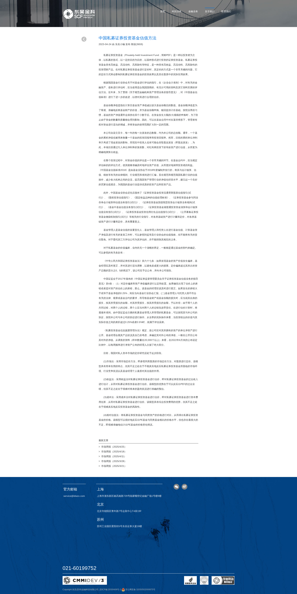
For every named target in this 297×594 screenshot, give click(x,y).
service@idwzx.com (74, 496)
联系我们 (226, 11)
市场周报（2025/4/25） (114, 446)
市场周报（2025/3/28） (114, 461)
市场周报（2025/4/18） (114, 451)
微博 (184, 487)
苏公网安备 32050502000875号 (140, 589)
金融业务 (193, 11)
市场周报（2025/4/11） (113, 456)
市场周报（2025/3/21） (114, 466)
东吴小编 (120, 44)
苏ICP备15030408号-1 (110, 589)
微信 (176, 487)
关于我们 (209, 11)
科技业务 (177, 11)
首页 (162, 11)
